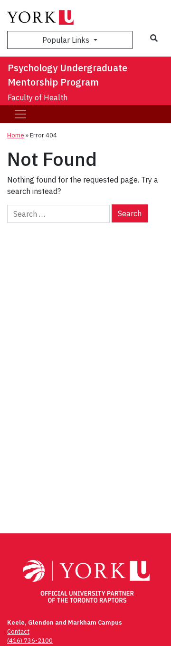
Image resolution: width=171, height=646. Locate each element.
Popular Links (66, 40)
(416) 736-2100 (30, 640)
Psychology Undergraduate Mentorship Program (67, 74)
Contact (18, 631)
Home (15, 135)
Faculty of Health (37, 97)
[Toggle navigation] (20, 114)
